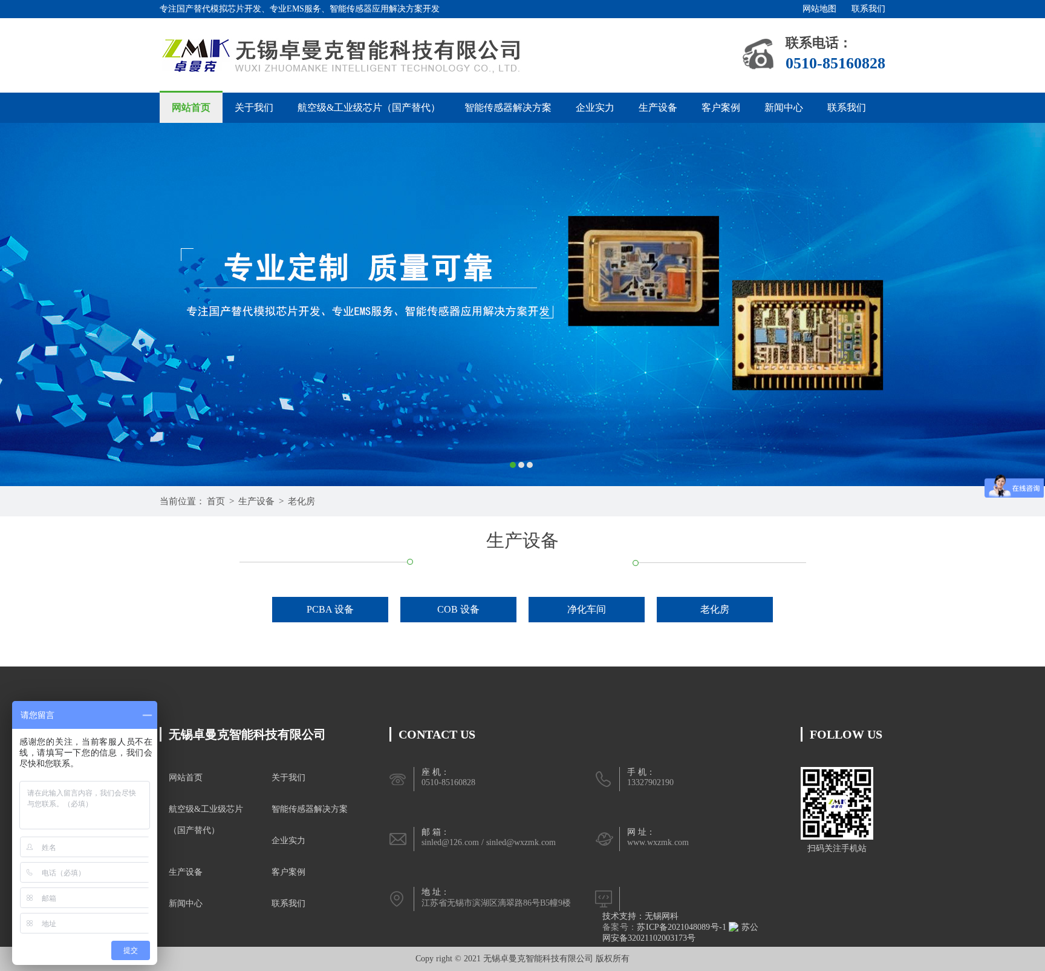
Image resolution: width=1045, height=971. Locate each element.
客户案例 (721, 107)
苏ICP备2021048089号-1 (681, 927)
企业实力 (595, 107)
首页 (216, 501)
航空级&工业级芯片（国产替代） (369, 107)
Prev (21, 304)
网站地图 (819, 8)
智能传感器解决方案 (508, 107)
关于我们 (254, 107)
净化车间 (586, 609)
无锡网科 (662, 916)
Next (1024, 304)
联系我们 (868, 8)
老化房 (301, 501)
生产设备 (658, 107)
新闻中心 (783, 107)
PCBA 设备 (330, 609)
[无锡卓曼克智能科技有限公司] (341, 54)
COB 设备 (458, 609)
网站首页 (191, 107)
